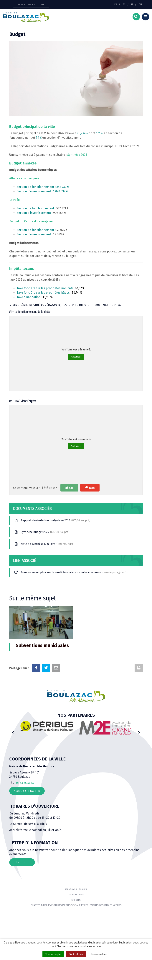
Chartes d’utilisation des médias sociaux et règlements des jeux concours (76, 905)
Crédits (76, 900)
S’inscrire (22, 862)
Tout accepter (53, 954)
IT (132, 4)
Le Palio (14, 200)
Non (92, 488)
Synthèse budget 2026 (44, 532)
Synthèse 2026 (77, 154)
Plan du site (76, 894)
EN (124, 4)
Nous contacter (27, 791)
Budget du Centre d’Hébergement (32, 221)
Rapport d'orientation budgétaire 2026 (54, 520)
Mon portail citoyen (31, 4)
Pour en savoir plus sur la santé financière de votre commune (73, 572)
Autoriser (76, 356)
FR (115, 4)
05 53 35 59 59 (25, 783)
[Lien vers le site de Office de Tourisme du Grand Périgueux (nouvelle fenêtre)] (106, 729)
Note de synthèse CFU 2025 (46, 544)
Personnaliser (99, 954)
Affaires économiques (24, 178)
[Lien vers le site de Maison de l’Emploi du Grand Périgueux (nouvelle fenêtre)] (48, 727)
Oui (71, 488)
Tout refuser (76, 954)
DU (140, 4)
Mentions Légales (76, 889)
